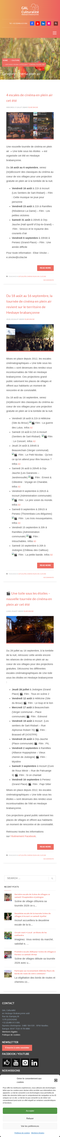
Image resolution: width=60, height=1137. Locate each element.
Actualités (22, 276)
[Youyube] (38, 23)
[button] (55, 1080)
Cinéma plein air (33, 276)
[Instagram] (49, 23)
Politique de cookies (22, 1133)
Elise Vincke (33, 107)
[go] (52, 878)
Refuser (30, 1118)
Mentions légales (37, 1133)
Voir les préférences (30, 1126)
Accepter (30, 1111)
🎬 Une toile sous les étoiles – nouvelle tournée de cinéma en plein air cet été (29, 598)
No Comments (48, 280)
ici (31, 427)
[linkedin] (43, 23)
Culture (43, 276)
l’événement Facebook (23, 836)
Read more (45, 268)
